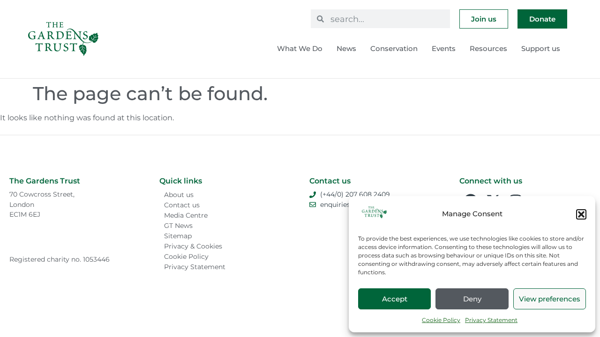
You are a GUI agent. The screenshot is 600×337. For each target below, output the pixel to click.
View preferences (549, 298)
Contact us (182, 205)
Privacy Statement (491, 319)
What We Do (299, 48)
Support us (540, 48)
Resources (488, 48)
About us (179, 194)
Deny (472, 298)
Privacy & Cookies (193, 246)
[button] (581, 214)
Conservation (394, 48)
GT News (178, 225)
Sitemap (178, 236)
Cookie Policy (441, 319)
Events (444, 48)
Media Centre (186, 215)
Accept (394, 298)
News (346, 48)
